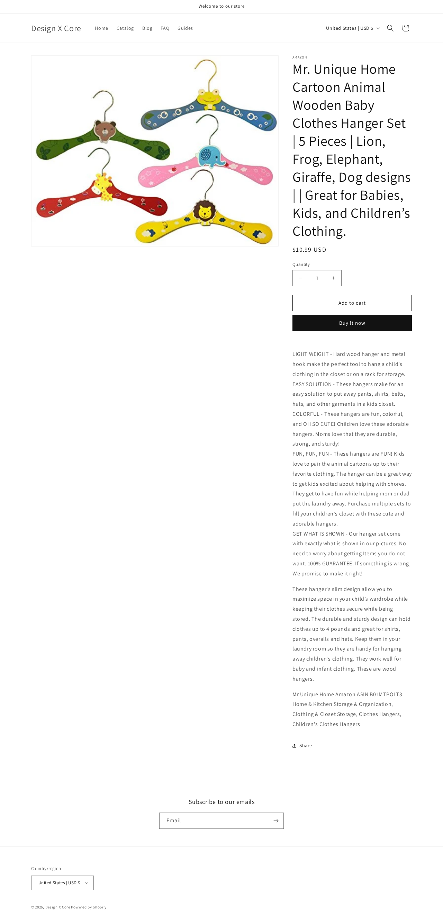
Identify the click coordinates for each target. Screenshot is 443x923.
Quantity (301, 264)
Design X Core (57, 907)
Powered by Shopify (89, 907)
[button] (390, 28)
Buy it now (352, 323)
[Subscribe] (275, 821)
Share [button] (305, 745)
